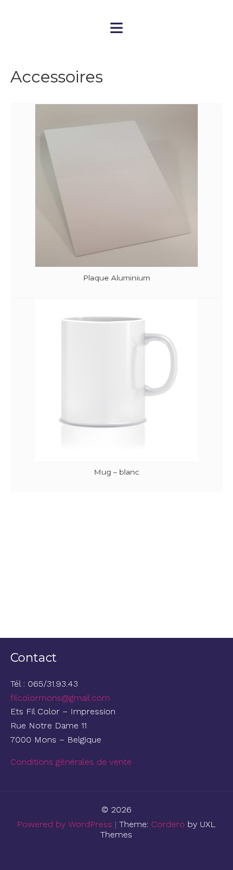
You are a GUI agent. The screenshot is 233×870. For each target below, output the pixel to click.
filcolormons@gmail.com (60, 698)
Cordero (168, 824)
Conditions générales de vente (71, 762)
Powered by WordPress (64, 824)
